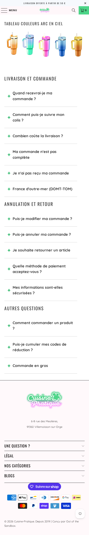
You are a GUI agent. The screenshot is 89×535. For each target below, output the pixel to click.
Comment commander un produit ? (43, 325)
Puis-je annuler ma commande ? (42, 234)
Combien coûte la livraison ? (38, 135)
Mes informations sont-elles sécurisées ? (38, 290)
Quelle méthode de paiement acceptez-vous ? (39, 269)
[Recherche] (74, 10)
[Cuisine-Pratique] (44, 10)
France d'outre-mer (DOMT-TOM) (42, 188)
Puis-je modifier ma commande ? (42, 218)
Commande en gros (30, 365)
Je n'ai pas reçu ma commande (41, 173)
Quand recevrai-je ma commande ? (32, 96)
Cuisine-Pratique (24, 521)
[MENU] (2, 10)
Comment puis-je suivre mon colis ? (38, 117)
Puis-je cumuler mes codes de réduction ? (39, 347)
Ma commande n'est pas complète (35, 154)
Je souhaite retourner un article (41, 250)
